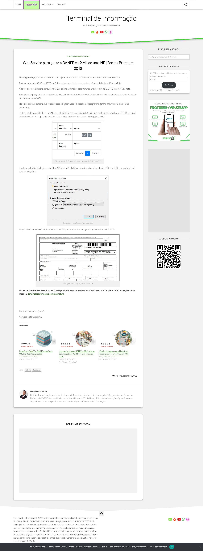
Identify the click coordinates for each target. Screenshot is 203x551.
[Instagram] (110, 32)
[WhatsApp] (106, 32)
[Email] (92, 32)
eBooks (62, 4)
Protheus (36, 370)
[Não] (199, 546)
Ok (172, 547)
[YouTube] (101, 32)
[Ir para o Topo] (101, 513)
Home (18, 4)
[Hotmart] (97, 32)
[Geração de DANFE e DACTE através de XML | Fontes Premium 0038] (37, 339)
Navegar (46, 4)
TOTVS (86, 56)
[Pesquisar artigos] (186, 5)
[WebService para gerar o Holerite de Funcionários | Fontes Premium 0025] (117, 339)
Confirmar (168, 85)
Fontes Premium (74, 56)
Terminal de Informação (101, 18)
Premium (31, 4)
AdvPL (28, 370)
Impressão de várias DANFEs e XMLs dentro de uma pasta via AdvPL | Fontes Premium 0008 (77, 354)
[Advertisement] (169, 190)
